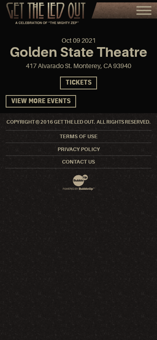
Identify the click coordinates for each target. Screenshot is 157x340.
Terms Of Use (78, 136)
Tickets (78, 83)
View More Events (40, 101)
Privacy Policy (79, 149)
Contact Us (78, 162)
